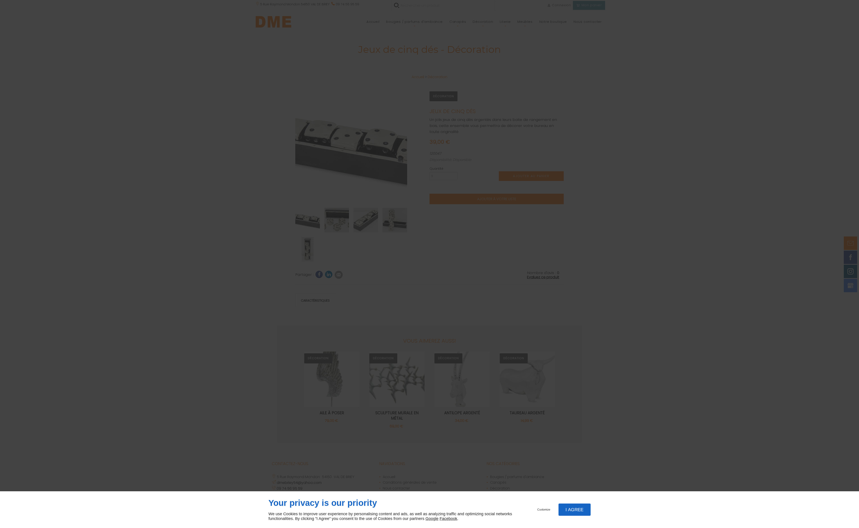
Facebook (448, 518)
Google (431, 518)
